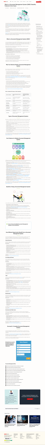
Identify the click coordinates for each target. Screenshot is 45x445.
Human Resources (39, 40)
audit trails (14, 173)
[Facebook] (35, 408)
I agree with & (22, 356)
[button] (5, 421)
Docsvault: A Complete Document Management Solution (39, 47)
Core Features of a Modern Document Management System (39, 32)
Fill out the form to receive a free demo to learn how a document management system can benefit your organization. (40, 50)
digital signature (27, 175)
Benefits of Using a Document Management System (39, 33)
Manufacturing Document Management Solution (15, 308)
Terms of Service (24, 356)
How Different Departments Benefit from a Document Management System (39, 39)
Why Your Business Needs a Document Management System (39, 28)
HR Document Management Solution (14, 255)
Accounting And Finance (39, 41)
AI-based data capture (12, 168)
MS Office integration (15, 163)
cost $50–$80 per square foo (14, 76)
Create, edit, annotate (15, 169)
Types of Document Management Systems (39, 30)
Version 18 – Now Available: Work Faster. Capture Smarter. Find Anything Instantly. (34, 425)
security (21, 277)
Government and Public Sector (39, 45)
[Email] (39, 408)
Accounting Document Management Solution (15, 273)
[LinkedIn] (37, 408)
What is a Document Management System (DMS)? (39, 26)
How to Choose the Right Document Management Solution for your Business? (40, 36)
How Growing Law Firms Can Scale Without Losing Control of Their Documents (10, 425)
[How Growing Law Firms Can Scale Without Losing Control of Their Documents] (10, 415)
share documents (21, 175)
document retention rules (20, 179)
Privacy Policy (21, 356)
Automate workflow (19, 174)
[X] (36, 408)
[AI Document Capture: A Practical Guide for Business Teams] (22, 415)
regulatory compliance (16, 180)
